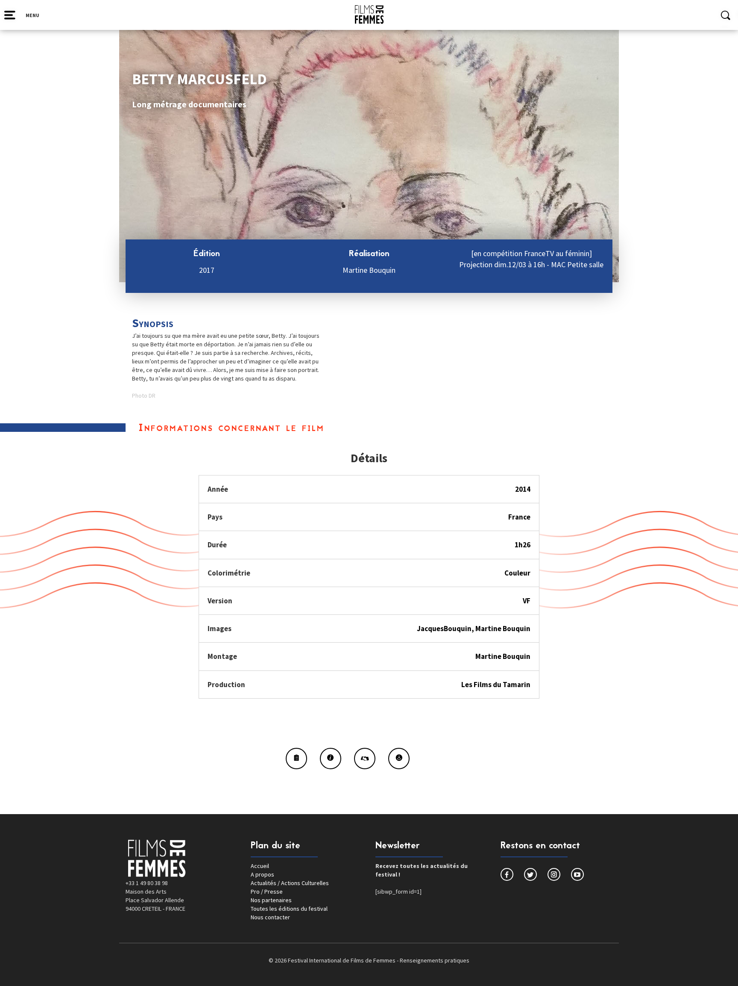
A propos (262, 874)
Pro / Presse (267, 891)
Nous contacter (270, 917)
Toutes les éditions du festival (289, 908)
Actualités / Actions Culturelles (290, 883)
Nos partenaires (271, 900)
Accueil (260, 866)
